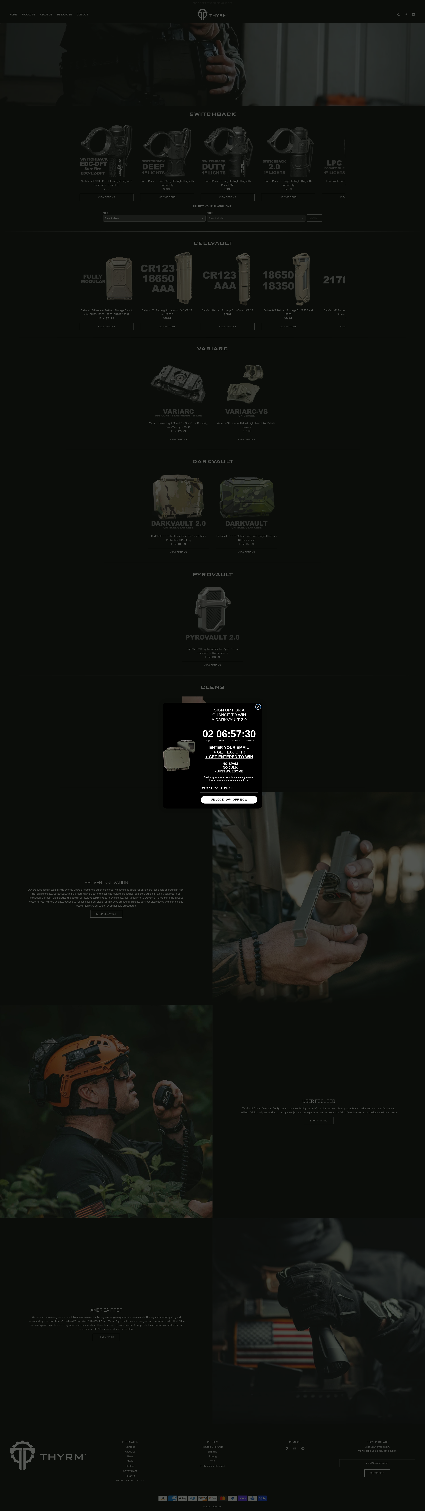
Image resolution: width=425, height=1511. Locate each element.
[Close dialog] (258, 706)
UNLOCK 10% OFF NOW (229, 799)
